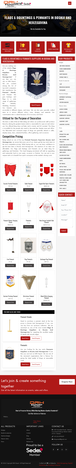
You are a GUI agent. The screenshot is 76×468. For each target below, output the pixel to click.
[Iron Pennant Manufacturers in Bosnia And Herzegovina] (10, 245)
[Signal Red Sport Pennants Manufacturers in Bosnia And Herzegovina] (46, 170)
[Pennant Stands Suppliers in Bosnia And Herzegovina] (10, 325)
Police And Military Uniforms (65, 171)
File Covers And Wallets (64, 141)
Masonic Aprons (65, 118)
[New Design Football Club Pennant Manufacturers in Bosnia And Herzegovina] (46, 206)
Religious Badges (65, 87)
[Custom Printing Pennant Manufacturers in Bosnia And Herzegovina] (10, 282)
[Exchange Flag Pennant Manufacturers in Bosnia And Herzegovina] (46, 245)
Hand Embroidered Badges (65, 70)
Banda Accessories (64, 81)
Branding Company (54, 465)
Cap (61, 84)
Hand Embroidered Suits (65, 159)
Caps (61, 131)
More (60, 128)
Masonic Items (63, 106)
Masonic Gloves (64, 124)
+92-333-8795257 (58, 436)
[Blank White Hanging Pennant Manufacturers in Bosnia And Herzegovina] (46, 282)
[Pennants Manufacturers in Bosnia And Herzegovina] (28, 206)
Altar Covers (63, 109)
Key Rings (62, 163)
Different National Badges (65, 98)
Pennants (24, 345)
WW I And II (63, 188)
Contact (28, 433)
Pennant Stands (26, 317)
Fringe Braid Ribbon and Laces (65, 151)
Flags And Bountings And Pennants (66, 146)
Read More (25, 338)
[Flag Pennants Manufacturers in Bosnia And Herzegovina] (28, 245)
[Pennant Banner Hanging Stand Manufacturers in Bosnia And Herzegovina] (10, 206)
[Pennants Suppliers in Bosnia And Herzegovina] (10, 354)
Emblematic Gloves (65, 115)
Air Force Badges (65, 66)
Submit (63, 231)
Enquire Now (67, 381)
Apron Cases (63, 112)
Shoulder (62, 90)
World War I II (64, 77)
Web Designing (62, 463)
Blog (27, 436)
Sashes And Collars (66, 175)
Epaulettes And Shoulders (64, 135)
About (28, 430)
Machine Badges (63, 94)
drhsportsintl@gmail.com (60, 439)
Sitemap (28, 439)
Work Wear (63, 185)
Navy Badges (63, 74)
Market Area (29, 442)
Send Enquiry (36, 338)
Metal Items (63, 167)
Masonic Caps (64, 121)
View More (37, 421)
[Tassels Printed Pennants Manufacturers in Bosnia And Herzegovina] (10, 170)
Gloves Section (64, 155)
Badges (61, 62)
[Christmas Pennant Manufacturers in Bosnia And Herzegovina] (28, 282)
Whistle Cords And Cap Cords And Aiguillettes (65, 180)
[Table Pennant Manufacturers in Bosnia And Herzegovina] (28, 170)
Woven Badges (64, 102)
